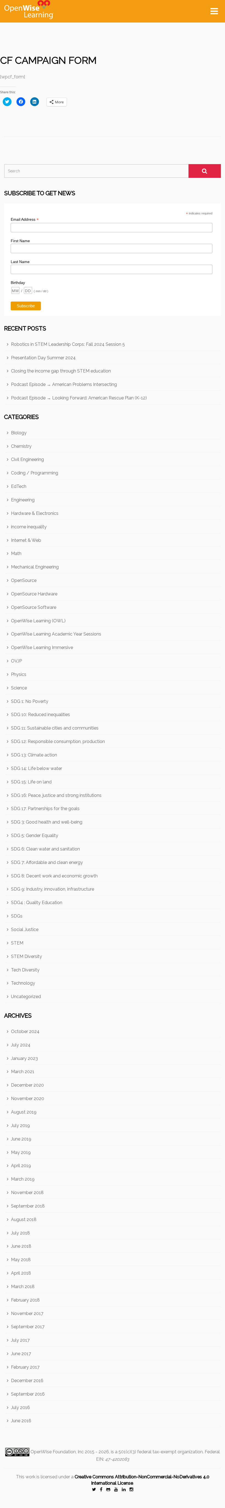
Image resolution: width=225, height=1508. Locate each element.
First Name (20, 241)
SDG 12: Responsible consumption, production (58, 741)
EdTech (18, 486)
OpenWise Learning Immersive (42, 647)
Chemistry (21, 446)
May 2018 (21, 1259)
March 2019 (23, 1179)
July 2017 (20, 1340)
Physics (18, 674)
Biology (19, 432)
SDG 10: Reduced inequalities (40, 714)
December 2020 (27, 1085)
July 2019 (20, 1125)
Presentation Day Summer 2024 (43, 357)
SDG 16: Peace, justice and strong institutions (56, 795)
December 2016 (27, 1380)
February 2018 (25, 1300)
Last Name (20, 261)
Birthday (18, 282)
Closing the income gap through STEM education (61, 371)
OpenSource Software (33, 607)
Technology (23, 983)
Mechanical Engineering (35, 567)
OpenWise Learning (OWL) (38, 620)
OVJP (16, 661)
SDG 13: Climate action (34, 755)
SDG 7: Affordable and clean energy (47, 862)
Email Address (25, 219)
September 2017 (27, 1326)
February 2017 (25, 1367)
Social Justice (24, 929)
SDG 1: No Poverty (29, 701)
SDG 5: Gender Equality (34, 835)
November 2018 (27, 1192)
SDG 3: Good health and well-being (46, 822)
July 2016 (20, 1407)
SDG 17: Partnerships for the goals (45, 808)
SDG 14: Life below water (36, 768)
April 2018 (21, 1273)
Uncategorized (26, 996)
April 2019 (21, 1165)
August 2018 (23, 1219)
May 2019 (21, 1152)
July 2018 (20, 1233)
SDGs (16, 916)
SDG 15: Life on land (31, 782)
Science (19, 688)
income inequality (29, 526)
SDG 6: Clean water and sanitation (45, 849)
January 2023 (24, 1058)
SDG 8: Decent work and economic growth (54, 876)
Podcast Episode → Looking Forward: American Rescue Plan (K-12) (79, 398)
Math (16, 553)
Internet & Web (26, 540)
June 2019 (21, 1139)
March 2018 (23, 1286)
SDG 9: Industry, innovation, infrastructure (52, 889)
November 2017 (27, 1313)
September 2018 (28, 1206)
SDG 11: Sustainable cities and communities (55, 728)
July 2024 (20, 1045)
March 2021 (22, 1071)
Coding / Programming (34, 473)
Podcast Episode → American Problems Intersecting (64, 384)
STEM (17, 943)
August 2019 (23, 1112)
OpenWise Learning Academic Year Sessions (56, 634)
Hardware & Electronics (34, 513)
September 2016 (28, 1394)
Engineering (23, 499)
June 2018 (21, 1246)
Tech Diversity (25, 970)
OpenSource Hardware (34, 593)
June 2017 (21, 1353)
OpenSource (23, 580)
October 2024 (25, 1031)
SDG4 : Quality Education (36, 902)
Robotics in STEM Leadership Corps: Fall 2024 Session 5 (68, 344)
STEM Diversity (26, 956)
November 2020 (27, 1098)
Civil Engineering (27, 459)
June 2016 (21, 1420)
